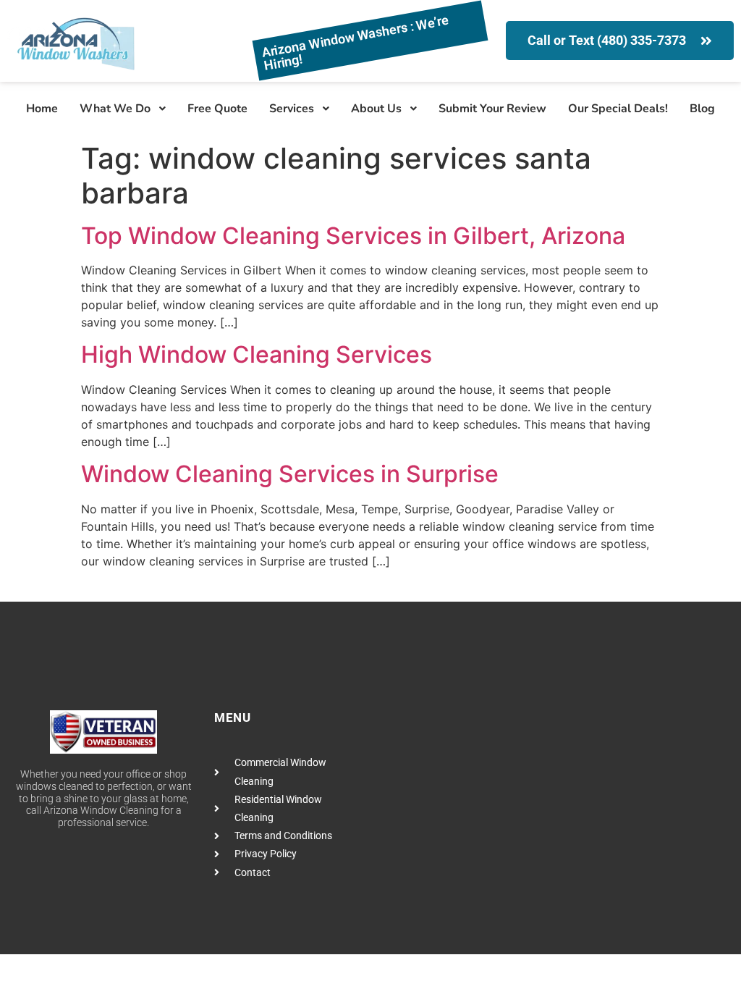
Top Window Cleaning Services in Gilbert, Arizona (353, 236)
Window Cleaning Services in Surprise (290, 474)
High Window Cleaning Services (256, 354)
